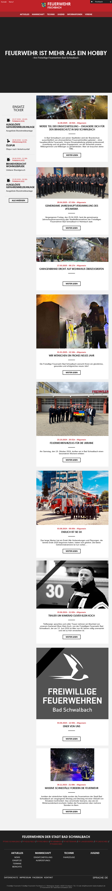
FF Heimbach (56, 842)
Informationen (74, 14)
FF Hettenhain (70, 842)
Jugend (61, 14)
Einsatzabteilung (43, 857)
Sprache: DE (100, 878)
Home (92, 1)
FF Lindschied (101, 842)
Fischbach (99, 2)
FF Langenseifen (85, 842)
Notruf (11, 2)
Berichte (17, 867)
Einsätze (17, 860)
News (17, 857)
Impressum (25, 877)
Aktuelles (24, 14)
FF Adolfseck (29, 842)
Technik (51, 14)
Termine (17, 863)
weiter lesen (72, 155)
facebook (37, 877)
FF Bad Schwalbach (12, 842)
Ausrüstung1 (43, 860)
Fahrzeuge (69, 857)
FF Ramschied (56, 844)
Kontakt (4, 2)
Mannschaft (38, 14)
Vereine (88, 14)
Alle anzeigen (18, 200)
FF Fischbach (43, 842)
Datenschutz (11, 877)
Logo (56, 5)
